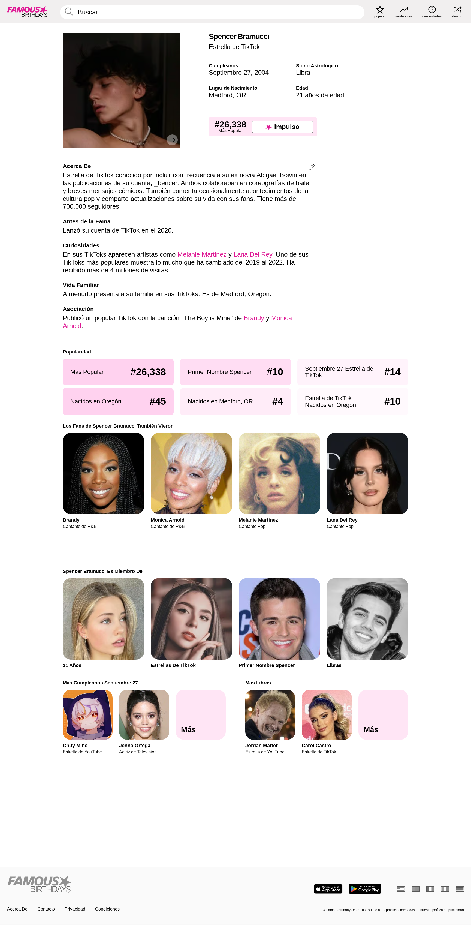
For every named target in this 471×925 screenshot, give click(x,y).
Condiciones (107, 909)
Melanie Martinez (202, 254)
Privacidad (75, 909)
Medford (221, 95)
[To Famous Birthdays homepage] (28, 11)
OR (241, 95)
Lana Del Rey (253, 254)
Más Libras (258, 683)
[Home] (119, 884)
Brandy (254, 318)
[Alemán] (460, 889)
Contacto (46, 909)
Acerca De (17, 909)
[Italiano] (445, 889)
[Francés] (430, 889)
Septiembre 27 (230, 72)
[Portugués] (416, 889)
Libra (303, 72)
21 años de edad (320, 95)
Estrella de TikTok (234, 46)
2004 (262, 72)
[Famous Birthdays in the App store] (328, 889)
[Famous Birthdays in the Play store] (365, 889)
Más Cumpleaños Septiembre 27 (100, 683)
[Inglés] (401, 889)
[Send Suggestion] (311, 168)
